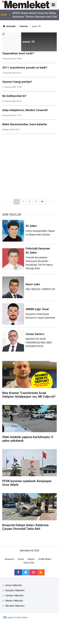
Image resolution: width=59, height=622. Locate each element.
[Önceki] (17, 201)
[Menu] (53, 5)
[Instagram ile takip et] (33, 572)
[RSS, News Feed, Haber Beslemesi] (41, 572)
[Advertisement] (29, 168)
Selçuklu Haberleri (15, 590)
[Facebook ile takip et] (18, 572)
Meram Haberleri (14, 600)
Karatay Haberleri (14, 595)
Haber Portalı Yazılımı (17, 617)
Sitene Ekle (28, 562)
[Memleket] (25, 4)
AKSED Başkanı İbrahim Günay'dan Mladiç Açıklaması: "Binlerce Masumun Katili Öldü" (35, 15)
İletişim (31, 559)
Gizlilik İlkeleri (44, 559)
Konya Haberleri (13, 585)
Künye (21, 559)
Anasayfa (9, 559)
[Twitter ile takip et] (25, 572)
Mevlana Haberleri (15, 605)
